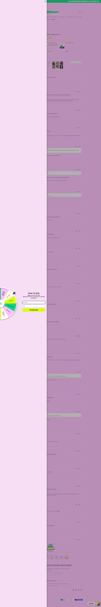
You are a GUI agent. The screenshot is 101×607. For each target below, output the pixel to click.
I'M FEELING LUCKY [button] (34, 310)
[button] (98, 604)
